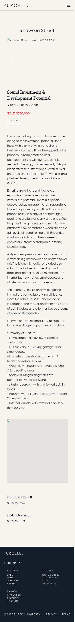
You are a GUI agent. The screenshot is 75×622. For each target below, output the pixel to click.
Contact (37, 70)
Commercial (37, 44)
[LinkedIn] (18, 563)
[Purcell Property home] (16, 5)
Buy (37, 18)
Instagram (14, 595)
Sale (10, 575)
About (37, 61)
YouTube (13, 601)
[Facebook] (4, 563)
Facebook (14, 598)
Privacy (51, 614)
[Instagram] (9, 563)
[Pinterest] (14, 563)
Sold (37, 26)
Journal (37, 53)
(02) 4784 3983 (51, 575)
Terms (66, 614)
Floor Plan (14, 121)
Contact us (50, 577)
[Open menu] (68, 5)
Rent (37, 35)
